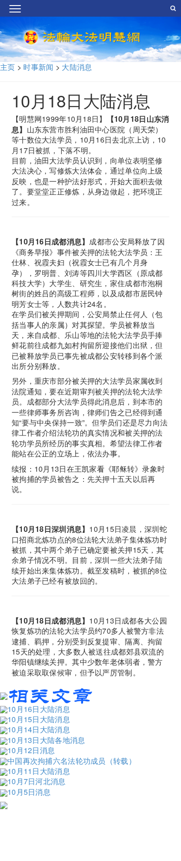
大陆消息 (77, 67)
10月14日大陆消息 (38, 729)
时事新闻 (38, 67)
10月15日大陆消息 (38, 719)
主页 (7, 67)
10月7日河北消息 (36, 781)
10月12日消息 (31, 750)
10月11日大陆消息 (38, 771)
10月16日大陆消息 (38, 709)
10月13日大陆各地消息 (46, 740)
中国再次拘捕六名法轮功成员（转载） (71, 760)
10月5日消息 (29, 791)
